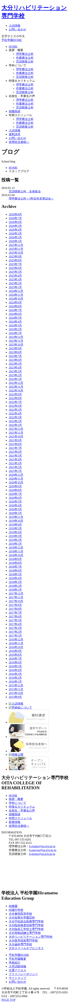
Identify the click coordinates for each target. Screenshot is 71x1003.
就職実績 (14, 111)
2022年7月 (15, 402)
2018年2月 (15, 585)
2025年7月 (15, 264)
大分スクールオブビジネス (26, 948)
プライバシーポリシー (23, 974)
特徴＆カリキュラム (22, 806)
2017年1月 (15, 635)
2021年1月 (15, 471)
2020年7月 (15, 493)
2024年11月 (16, 294)
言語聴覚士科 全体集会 (25, 191)
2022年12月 (16, 382)
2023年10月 (16, 344)
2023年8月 (15, 352)
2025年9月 (15, 256)
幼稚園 (13, 906)
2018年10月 (16, 555)
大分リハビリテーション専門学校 (30, 936)
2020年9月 (15, 486)
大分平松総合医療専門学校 (26, 921)
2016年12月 (16, 639)
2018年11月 (16, 551)
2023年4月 (15, 367)
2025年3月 (15, 279)
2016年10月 (16, 647)
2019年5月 (15, 528)
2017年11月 (16, 597)
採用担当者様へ (19, 142)
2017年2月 (15, 631)
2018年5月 (15, 574)
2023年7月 (15, 356)
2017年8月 (15, 608)
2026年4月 (15, 229)
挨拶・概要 (16, 799)
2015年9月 (15, 696)
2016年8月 (15, 654)
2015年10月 (16, 693)
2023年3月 (15, 371)
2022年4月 (15, 413)
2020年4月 (15, 505)
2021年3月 (15, 463)
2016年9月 (15, 650)
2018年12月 (16, 547)
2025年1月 (15, 287)
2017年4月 (15, 624)
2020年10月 (16, 482)
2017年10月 (16, 601)
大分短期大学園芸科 (22, 917)
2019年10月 (16, 520)
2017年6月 (15, 616)
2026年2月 (15, 237)
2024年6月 (15, 313)
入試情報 (14, 25)
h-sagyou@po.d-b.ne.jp (42, 850)
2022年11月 (16, 386)
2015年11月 (16, 689)
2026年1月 (15, 241)
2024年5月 (15, 317)
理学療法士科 (24, 53)
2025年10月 (16, 252)
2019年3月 (15, 536)
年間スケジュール (20, 818)
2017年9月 (15, 605)
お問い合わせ (17, 29)
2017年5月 (15, 620)
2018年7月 (15, 566)
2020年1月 (15, 513)
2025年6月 (15, 268)
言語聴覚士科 (24, 61)
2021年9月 (15, 440)
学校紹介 (14, 962)
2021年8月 (15, 444)
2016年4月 (15, 670)
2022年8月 (15, 398)
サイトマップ (17, 977)
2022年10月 (16, 390)
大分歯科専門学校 (20, 944)
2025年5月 (15, 271)
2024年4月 (15, 321)
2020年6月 (15, 497)
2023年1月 (15, 379)
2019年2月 (15, 539)
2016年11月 (16, 643)
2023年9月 (15, 348)
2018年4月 (15, 578)
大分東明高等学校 (20, 913)
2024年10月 (16, 298)
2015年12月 (16, 685)
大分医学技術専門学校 (23, 940)
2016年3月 (15, 673)
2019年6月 (15, 524)
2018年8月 (15, 562)
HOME (13, 46)
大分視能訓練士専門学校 (25, 932)
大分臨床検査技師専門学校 (26, 925)
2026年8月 (15, 214)
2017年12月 (16, 593)
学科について (17, 802)
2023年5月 (15, 363)
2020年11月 (16, 478)
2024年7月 (15, 310)
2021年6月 (15, 451)
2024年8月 (15, 306)
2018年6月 (15, 570)
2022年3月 (15, 417)
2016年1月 (15, 681)
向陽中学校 (16, 909)
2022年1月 (15, 425)
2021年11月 (16, 432)
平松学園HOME (11, 40)
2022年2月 (15, 421)
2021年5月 (15, 455)
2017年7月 (15, 612)
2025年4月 (15, 275)
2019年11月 (16, 516)
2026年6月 (15, 222)
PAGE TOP (8, 999)
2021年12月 (16, 428)
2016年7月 (15, 658)
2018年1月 (15, 589)
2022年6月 (15, 405)
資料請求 (14, 134)
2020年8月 (15, 490)
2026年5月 (15, 225)
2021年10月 (16, 436)
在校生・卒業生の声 (22, 810)
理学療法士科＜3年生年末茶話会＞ (31, 198)
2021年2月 (15, 467)
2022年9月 (15, 394)
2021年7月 (15, 448)
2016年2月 (15, 677)
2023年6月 (15, 359)
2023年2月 (15, 375)
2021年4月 (15, 459)
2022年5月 (15, 409)
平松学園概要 (17, 958)
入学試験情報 (17, 966)
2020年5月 (15, 501)
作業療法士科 (24, 57)
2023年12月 (16, 336)
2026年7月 (15, 218)
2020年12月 (16, 474)
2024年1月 (15, 333)
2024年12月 (16, 291)
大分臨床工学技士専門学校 (26, 929)
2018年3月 (15, 582)
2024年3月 (15, 325)
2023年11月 (16, 340)
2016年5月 (15, 666)
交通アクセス (17, 970)
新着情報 (14, 822)
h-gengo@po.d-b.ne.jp (42, 853)
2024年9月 (15, 302)
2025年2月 (15, 283)
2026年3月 (15, 233)
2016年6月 (15, 662)
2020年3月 (15, 509)
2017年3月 (15, 628)
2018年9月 (15, 559)
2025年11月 (16, 248)
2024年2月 (15, 329)
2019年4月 (15, 532)
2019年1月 (15, 543)
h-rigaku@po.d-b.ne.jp (42, 846)
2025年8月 (15, 260)
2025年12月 (16, 245)
